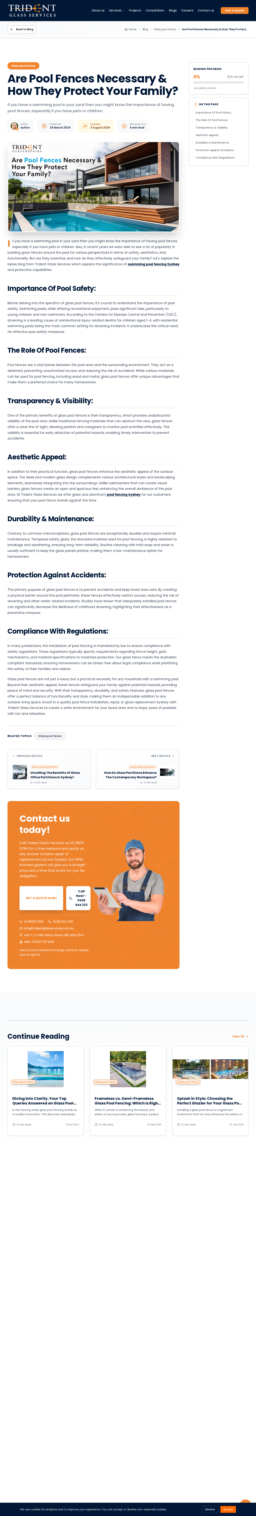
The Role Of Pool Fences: (212, 120)
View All (238, 1036)
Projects (135, 10)
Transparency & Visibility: (212, 127)
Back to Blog (24, 29)
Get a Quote (234, 10)
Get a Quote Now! (41, 898)
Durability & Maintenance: (212, 142)
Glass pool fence (165, 29)
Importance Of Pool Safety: (213, 112)
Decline (210, 1509)
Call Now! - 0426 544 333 (81, 898)
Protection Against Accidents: (215, 150)
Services (115, 10)
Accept (228, 1509)
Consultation (155, 10)
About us (98, 10)
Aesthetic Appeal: (207, 135)
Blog (145, 29)
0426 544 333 (63, 921)
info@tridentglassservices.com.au (49, 928)
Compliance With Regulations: (215, 158)
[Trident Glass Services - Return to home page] (32, 10)
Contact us (206, 10)
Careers (187, 10)
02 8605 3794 (34, 921)
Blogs (173, 10)
